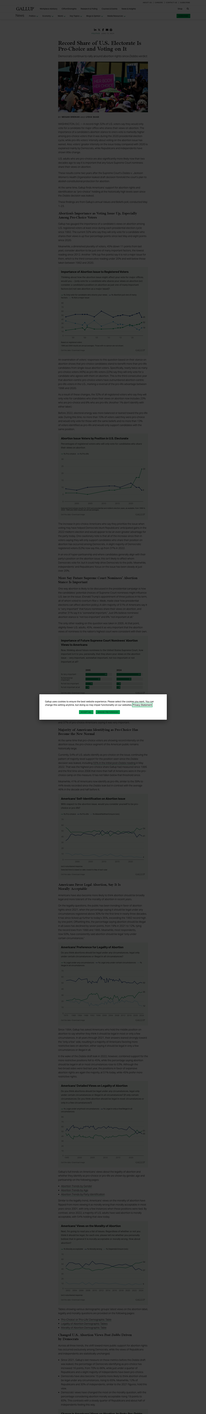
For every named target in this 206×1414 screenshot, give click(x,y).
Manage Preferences (108, 712)
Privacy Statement (142, 704)
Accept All (86, 712)
